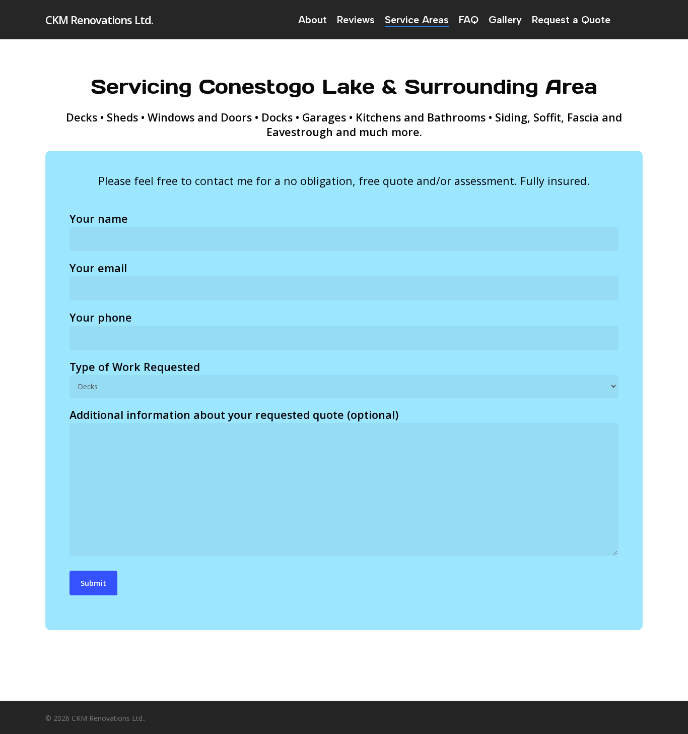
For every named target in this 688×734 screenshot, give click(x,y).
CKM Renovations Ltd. (99, 19)
